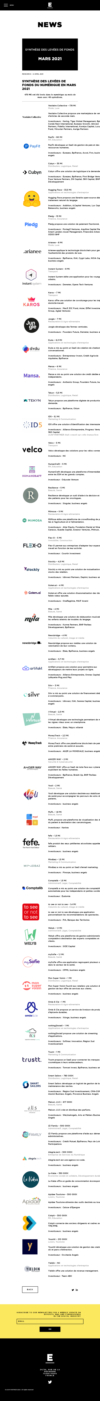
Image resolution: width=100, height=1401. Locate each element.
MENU (12, 5)
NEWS (50, 25)
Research (26, 74)
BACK (30, 1289)
